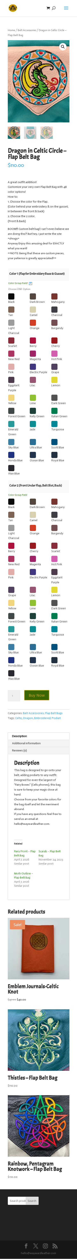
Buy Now (37, 695)
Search (32, 1201)
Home (11, 30)
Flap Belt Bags (54, 713)
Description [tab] (19, 736)
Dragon (28, 718)
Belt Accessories (27, 30)
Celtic (18, 718)
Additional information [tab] (26, 743)
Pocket (56, 718)
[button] (63, 46)
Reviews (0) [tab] (19, 750)
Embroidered (42, 718)
